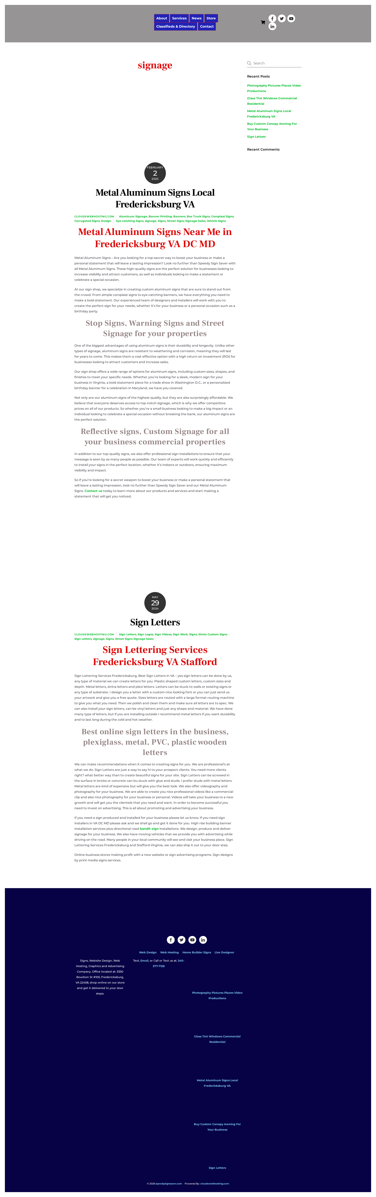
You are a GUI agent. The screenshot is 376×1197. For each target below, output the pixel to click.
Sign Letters (155, 622)
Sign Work (180, 634)
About (161, 18)
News (197, 18)
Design (106, 221)
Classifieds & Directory (175, 26)
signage (150, 221)
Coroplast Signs (222, 216)
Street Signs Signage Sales (186, 221)
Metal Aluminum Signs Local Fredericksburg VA (155, 198)
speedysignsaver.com (169, 1183)
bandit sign (149, 829)
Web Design (148, 952)
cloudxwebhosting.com (94, 216)
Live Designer (224, 952)
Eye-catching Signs (130, 221)
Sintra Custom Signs (212, 634)
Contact (207, 26)
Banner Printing (160, 216)
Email (144, 960)
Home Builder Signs (197, 952)
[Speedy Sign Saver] (112, 32)
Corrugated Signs (87, 221)
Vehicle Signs (216, 221)
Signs (162, 221)
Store (211, 18)
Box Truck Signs (198, 216)
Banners (179, 216)
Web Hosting (169, 952)
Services (179, 18)
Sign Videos (163, 634)
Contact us (93, 491)
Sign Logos (145, 634)
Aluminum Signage (133, 216)
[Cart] (263, 22)
